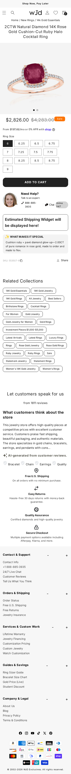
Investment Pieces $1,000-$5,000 (24, 329)
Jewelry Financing (14, 638)
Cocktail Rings (38, 306)
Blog (5, 710)
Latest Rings (35, 337)
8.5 (36, 160)
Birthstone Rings (15, 306)
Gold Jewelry (32, 314)
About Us (9, 706)
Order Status (11, 600)
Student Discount (14, 686)
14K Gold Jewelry (43, 290)
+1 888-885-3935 (14, 566)
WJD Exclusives (32, 769)
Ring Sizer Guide (13, 672)
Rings (9, 345)
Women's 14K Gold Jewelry (21, 368)
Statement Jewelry (16, 361)
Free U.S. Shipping (14, 605)
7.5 (36, 152)
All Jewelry (35, 298)
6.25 (21, 143)
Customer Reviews (14, 576)
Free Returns (11, 610)
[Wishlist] (55, 13)
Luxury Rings (56, 337)
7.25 (21, 152)
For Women (12, 314)
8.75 (52, 160)
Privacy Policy (11, 715)
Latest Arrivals (14, 337)
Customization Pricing (16, 643)
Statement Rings (43, 361)
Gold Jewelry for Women (19, 321)
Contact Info (10, 562)
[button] (4, 13)
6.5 (36, 143)
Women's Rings (51, 368)
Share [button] (64, 260)
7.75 (50, 152)
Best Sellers (54, 298)
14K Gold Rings (14, 298)
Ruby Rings (34, 353)
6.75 (52, 143)
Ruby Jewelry (13, 353)
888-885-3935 (30, 204)
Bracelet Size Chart (15, 677)
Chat (51, 205)
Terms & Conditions (15, 720)
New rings (27, 20)
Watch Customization (16, 653)
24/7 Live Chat (12, 571)
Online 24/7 (59, 205)
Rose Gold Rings (55, 345)
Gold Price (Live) (13, 681)
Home (14, 20)
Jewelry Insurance (14, 614)
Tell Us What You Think (17, 581)
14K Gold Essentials (16, 290)
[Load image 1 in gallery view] (33, 110)
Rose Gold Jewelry (29, 345)
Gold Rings (45, 321)
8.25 (21, 160)
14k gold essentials (48, 20)
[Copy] (21, 261)
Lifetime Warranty (14, 634)
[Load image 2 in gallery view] (37, 110)
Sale (49, 353)
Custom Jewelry (13, 648)
